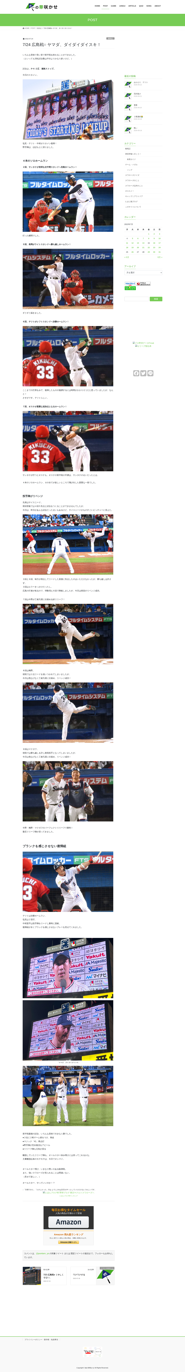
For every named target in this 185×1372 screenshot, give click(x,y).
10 (160, 238)
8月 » (160, 257)
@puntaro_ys (42, 1253)
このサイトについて (133, 207)
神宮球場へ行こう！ (133, 154)
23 (154, 248)
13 (138, 243)
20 (138, 248)
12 (133, 243)
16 (154, 243)
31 (160, 252)
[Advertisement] (143, 53)
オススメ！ (129, 191)
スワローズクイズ (132, 175)
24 (160, 248)
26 (133, 252)
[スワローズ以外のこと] (105, 1276)
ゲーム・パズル (131, 165)
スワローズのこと (132, 180)
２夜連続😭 (138, 117)
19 (133, 248)
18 (127, 248)
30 (154, 252)
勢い (135, 128)
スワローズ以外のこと (134, 186)
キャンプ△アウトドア (134, 196)
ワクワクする (79, 1275)
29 (149, 252)
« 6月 (126, 257)
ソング (129, 170)
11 (127, 243)
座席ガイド (131, 159)
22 (149, 248)
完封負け (137, 94)
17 (160, 243)
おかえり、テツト (141, 82)
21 (143, 248)
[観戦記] (32, 1273)
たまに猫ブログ (131, 202)
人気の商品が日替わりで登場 (69, 1211)
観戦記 (110, 38)
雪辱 (135, 105)
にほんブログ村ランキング (69, 1196)
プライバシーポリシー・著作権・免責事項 (41, 1340)
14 (143, 243)
